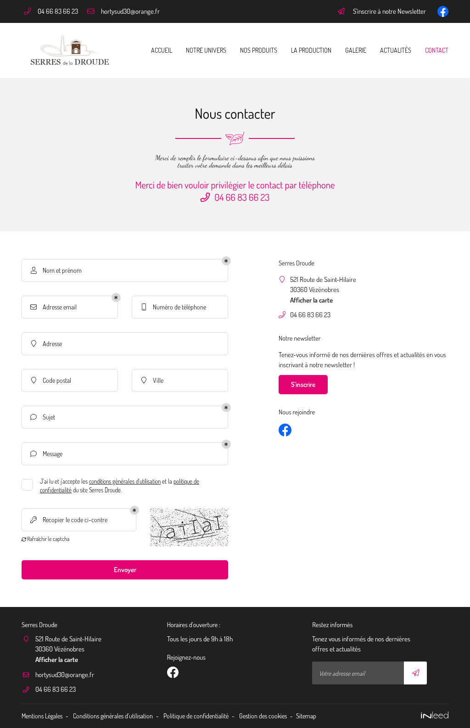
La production (311, 50)
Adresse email (53, 307)
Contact (436, 50)
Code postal (51, 380)
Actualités (395, 50)
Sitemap (306, 716)
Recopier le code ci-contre (68, 519)
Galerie (355, 50)
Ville (152, 380)
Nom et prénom (56, 270)
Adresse (46, 343)
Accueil (161, 50)
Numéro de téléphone (174, 307)
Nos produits (258, 50)
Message (46, 453)
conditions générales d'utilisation (125, 481)
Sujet (42, 417)
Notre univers (206, 50)
